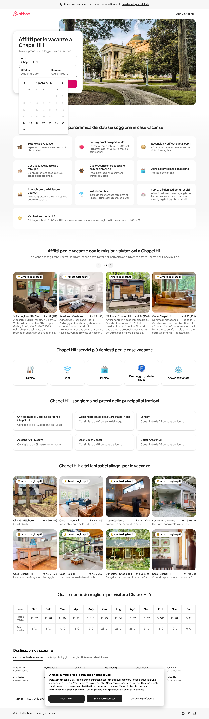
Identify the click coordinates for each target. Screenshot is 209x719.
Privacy (40, 713)
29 (56, 123)
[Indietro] (98, 265)
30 (62, 123)
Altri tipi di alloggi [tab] (57, 657)
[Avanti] (110, 265)
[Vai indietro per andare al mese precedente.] (24, 83)
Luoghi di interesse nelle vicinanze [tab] (90, 657)
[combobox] (48, 62)
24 (24, 123)
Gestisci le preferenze (142, 698)
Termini (51, 713)
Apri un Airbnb (185, 13)
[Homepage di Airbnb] (21, 14)
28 (50, 123)
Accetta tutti (67, 698)
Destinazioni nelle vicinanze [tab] (28, 657)
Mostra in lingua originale (135, 4)
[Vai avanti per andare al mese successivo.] (62, 83)
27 (43, 123)
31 (24, 130)
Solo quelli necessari (104, 698)
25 (30, 123)
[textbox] (33, 74)
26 (37, 123)
